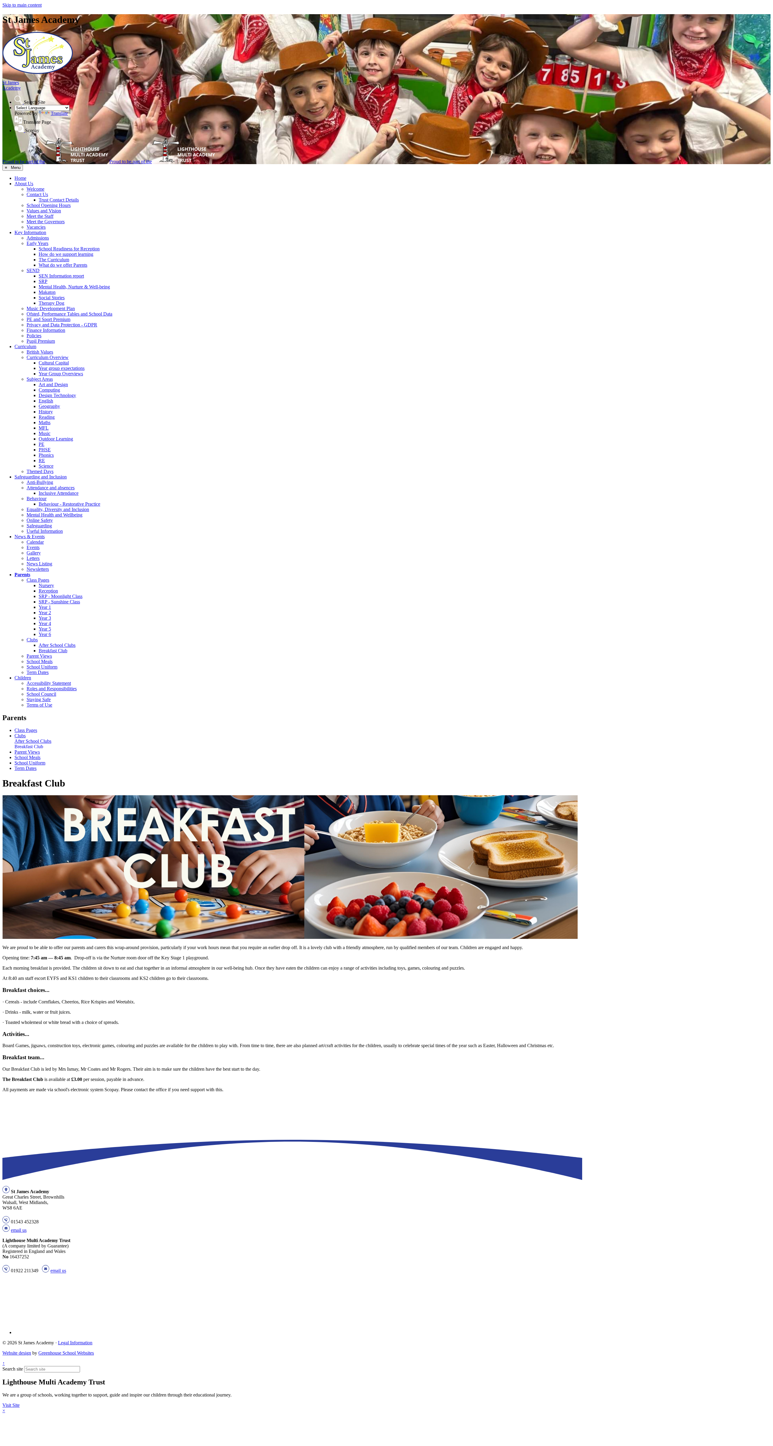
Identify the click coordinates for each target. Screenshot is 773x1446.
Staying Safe (39, 699)
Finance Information (46, 330)
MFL (44, 428)
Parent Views (39, 656)
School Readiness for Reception (69, 248)
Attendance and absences (51, 487)
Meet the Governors (46, 221)
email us (19, 1230)
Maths (44, 422)
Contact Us (37, 194)
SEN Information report (61, 275)
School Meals (40, 661)
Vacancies (36, 227)
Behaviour (37, 498)
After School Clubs (57, 645)
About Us (23, 183)
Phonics (46, 455)
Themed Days (40, 471)
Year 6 (45, 634)
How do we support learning (66, 254)
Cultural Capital (54, 362)
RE (42, 460)
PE (41, 444)
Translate (59, 113)
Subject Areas (40, 379)
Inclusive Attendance (59, 493)
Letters (33, 558)
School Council (41, 694)
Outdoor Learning (56, 438)
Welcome (35, 189)
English (46, 400)
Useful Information (45, 531)
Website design (16, 1352)
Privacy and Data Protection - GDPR (62, 324)
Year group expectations (62, 368)
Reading (47, 417)
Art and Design (53, 384)
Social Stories (52, 297)
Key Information (30, 232)
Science (46, 466)
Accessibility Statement (49, 683)
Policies (34, 335)
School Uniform (42, 666)
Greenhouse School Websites (66, 1352)
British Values (40, 351)
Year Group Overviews (61, 373)
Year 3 (45, 618)
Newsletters (38, 569)
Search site (12, 1368)
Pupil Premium (41, 341)
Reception (48, 590)
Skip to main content (22, 5)
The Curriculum (54, 259)
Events (33, 547)
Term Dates (38, 672)
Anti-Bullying (40, 482)
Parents (22, 574)
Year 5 (45, 628)
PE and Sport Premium (48, 319)
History (46, 411)
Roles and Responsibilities (52, 688)
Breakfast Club (53, 650)
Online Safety (40, 520)
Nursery (46, 585)
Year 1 (45, 607)
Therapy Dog (51, 303)
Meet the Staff (40, 216)
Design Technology (57, 395)
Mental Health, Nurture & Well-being (74, 286)
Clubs (32, 639)
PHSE (45, 449)
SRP (43, 281)
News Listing (39, 563)
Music (44, 433)
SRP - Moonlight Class (60, 596)
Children (22, 677)
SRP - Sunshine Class (59, 601)
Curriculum (25, 346)
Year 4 (45, 623)
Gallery (34, 552)
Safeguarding (39, 525)
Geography (49, 406)
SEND (33, 270)
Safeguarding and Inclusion (40, 476)
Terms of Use (39, 704)
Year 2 (45, 612)
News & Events (29, 536)
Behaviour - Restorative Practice (69, 504)
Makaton (47, 292)
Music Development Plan (51, 308)
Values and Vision (44, 210)
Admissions (38, 237)
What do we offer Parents (63, 265)
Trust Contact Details (59, 199)
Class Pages (38, 580)
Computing (49, 389)
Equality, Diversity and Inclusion (58, 509)
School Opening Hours (49, 205)
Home (20, 178)
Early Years (37, 243)
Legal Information (75, 1342)
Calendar (35, 542)
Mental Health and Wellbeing (54, 514)
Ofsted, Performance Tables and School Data (69, 313)
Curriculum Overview (48, 357)
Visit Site (11, 1405)
